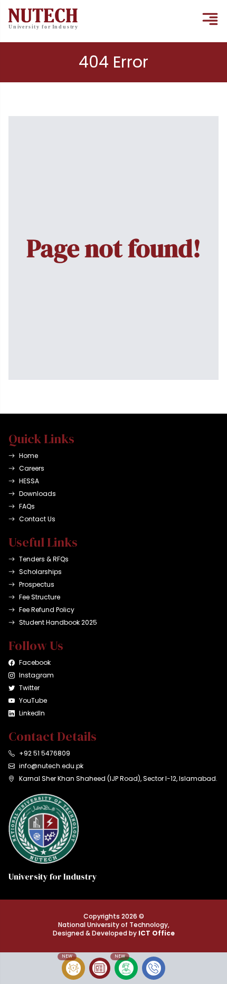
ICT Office (156, 933)
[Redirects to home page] (43, 19)
